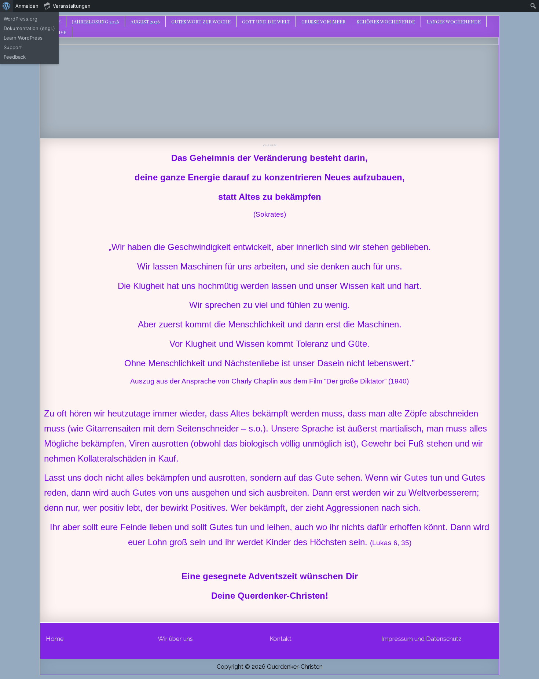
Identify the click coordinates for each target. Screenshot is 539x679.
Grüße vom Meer (323, 21)
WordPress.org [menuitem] (20, 19)
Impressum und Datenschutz (421, 638)
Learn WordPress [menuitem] (23, 38)
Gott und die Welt (266, 21)
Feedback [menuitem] (15, 57)
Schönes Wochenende (386, 21)
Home (55, 638)
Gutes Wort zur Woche (201, 21)
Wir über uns (175, 638)
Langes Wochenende (453, 21)
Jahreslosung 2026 (95, 21)
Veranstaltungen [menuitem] (72, 6)
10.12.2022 (269, 144)
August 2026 (145, 21)
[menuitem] (6, 6)
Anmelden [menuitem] (26, 6)
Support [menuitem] (13, 47)
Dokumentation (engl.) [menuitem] (29, 28)
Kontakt (281, 638)
